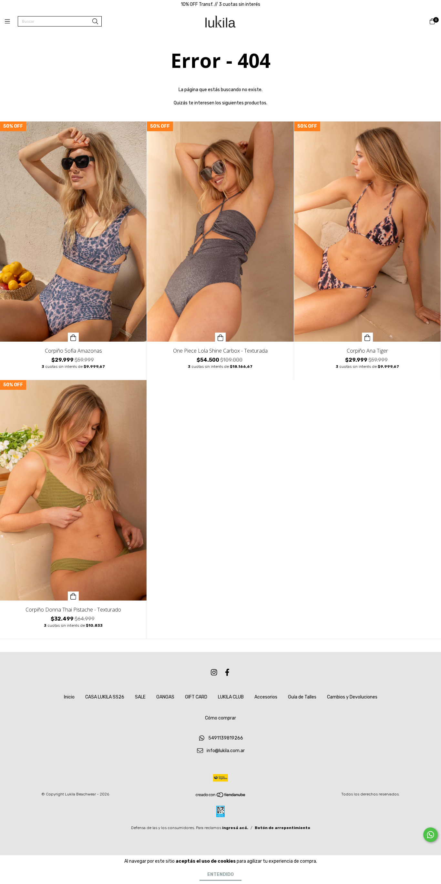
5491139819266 (225, 738)
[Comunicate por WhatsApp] (430, 834)
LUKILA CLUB (231, 697)
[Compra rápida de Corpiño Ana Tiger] (367, 337)
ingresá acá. (235, 827)
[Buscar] (95, 22)
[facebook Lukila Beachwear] (227, 672)
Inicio (69, 697)
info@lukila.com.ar (226, 750)
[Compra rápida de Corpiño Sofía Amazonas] (73, 337)
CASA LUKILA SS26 (104, 697)
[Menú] (11, 21)
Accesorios (265, 697)
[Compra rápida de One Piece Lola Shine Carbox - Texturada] (220, 337)
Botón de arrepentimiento (282, 827)
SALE (140, 697)
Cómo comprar (220, 718)
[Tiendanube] (221, 796)
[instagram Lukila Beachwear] (214, 672)
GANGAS (165, 697)
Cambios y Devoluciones (352, 697)
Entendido (220, 874)
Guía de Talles (302, 697)
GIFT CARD (196, 697)
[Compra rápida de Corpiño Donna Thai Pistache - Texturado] (73, 596)
